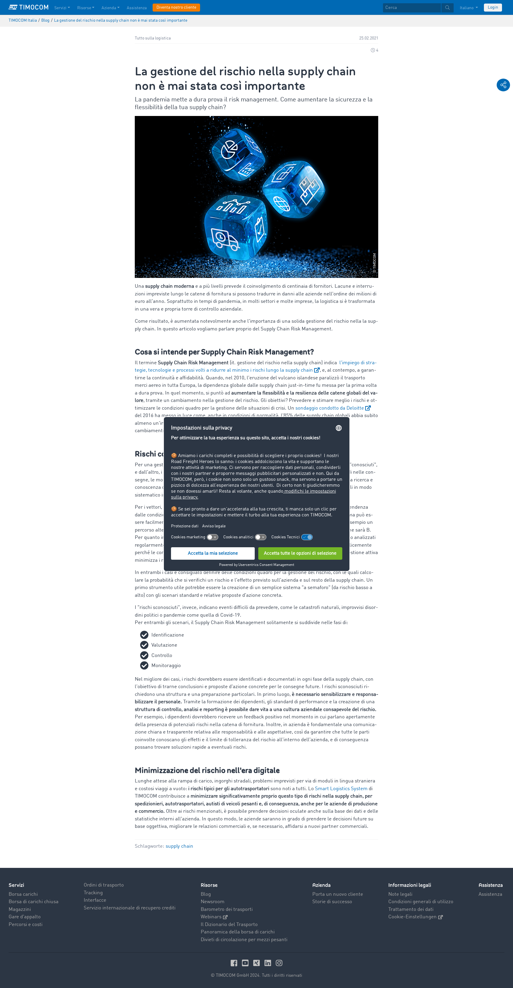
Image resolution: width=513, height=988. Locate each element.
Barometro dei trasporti (227, 909)
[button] (503, 85)
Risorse (84, 8)
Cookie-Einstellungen (412, 916)
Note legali (400, 894)
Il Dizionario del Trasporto (229, 924)
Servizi (60, 8)
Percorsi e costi (25, 924)
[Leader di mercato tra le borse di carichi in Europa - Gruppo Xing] (257, 963)
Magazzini (20, 909)
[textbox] (418, 8)
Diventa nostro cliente (176, 7)
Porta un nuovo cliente (337, 894)
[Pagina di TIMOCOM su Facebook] (235, 963)
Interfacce (95, 900)
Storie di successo (332, 901)
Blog (206, 894)
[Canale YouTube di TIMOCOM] (246, 963)
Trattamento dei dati (410, 909)
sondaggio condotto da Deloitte (329, 408)
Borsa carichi (23, 894)
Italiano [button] (467, 8)
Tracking (93, 892)
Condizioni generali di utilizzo (420, 901)
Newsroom (212, 901)
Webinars (211, 916)
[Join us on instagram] (279, 963)
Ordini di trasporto (104, 885)
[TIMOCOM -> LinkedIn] (269, 963)
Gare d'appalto (25, 916)
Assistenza (137, 8)
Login (493, 7)
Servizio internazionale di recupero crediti (129, 908)
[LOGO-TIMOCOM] (28, 7)
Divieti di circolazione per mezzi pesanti (244, 939)
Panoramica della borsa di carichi (238, 932)
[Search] (447, 8)
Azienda (109, 8)
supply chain (179, 846)
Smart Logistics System (341, 788)
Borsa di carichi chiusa (33, 901)
